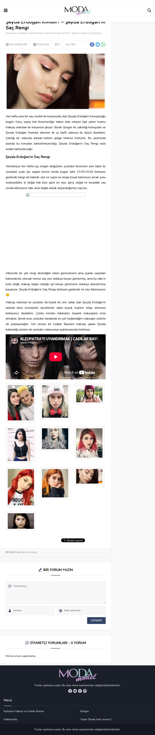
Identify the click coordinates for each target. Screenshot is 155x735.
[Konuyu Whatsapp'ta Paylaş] (103, 44)
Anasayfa (11, 33)
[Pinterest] (80, 691)
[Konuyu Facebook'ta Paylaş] (92, 44)
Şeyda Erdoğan (29, 552)
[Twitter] (75, 691)
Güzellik (22, 33)
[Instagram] (85, 691)
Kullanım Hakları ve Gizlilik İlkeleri (24, 711)
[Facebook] (70, 691)
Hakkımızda (10, 719)
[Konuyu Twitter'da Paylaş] (97, 44)
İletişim (84, 711)
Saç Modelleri (36, 33)
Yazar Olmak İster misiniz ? (96, 719)
